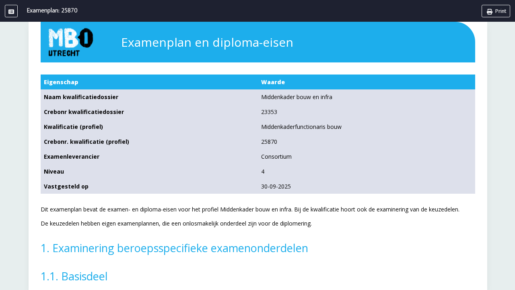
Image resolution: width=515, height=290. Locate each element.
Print (500, 11)
